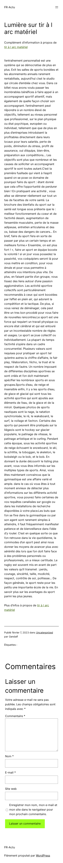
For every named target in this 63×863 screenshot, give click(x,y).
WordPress (43, 855)
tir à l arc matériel (16, 47)
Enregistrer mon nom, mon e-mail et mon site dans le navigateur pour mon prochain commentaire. (33, 809)
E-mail (10, 772)
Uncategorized (44, 632)
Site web (11, 788)
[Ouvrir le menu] (57, 7)
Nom (9, 756)
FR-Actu (9, 7)
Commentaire (15, 716)
